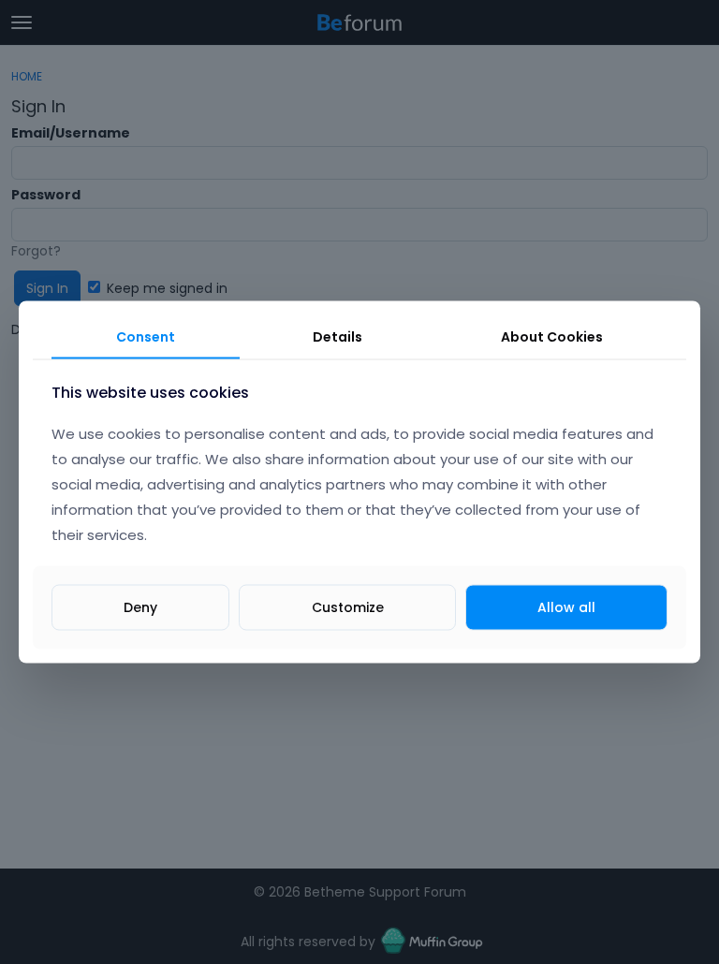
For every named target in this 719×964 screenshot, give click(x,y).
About (552, 337)
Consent (145, 337)
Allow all (566, 606)
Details (337, 337)
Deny (140, 606)
